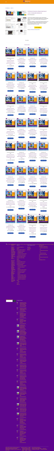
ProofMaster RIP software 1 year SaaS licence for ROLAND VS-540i (21, 227)
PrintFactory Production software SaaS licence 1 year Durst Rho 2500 (10, 133)
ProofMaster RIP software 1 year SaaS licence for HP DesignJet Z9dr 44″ (21, 61)
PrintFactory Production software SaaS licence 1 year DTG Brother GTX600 (32, 204)
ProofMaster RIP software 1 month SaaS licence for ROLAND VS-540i (32, 61)
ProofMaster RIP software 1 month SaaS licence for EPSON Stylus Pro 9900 (21, 203)
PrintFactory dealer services (21, 256)
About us (18, 284)
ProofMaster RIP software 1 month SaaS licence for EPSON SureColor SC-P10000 (32, 132)
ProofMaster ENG (20, 252)
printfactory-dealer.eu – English (26, 447)
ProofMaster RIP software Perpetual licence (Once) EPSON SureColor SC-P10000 (32, 108)
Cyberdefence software (21, 251)
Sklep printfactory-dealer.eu (12, 5)
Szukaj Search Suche (9, 299)
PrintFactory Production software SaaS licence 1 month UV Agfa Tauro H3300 (43, 86)
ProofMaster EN (21, 58)
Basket (18, 280)
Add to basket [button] (11, 68)
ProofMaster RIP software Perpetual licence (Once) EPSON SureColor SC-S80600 (21, 108)
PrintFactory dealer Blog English (37, 448)
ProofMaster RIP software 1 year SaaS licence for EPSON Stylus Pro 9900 (10, 227)
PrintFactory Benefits (20, 264)
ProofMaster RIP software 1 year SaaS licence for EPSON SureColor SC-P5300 (21, 179)
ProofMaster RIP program (21, 263)
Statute (26, 450)
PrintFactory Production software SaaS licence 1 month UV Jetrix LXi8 (43, 133)
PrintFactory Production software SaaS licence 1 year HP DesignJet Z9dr (32, 86)
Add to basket (37, 27)
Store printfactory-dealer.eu (21, 249)
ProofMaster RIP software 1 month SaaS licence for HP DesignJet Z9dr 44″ (21, 132)
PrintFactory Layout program (22, 269)
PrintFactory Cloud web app (22, 276)
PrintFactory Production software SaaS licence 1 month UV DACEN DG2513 (43, 109)
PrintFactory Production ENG (21, 5)
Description (27, 40)
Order (18, 281)
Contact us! (18, 260)
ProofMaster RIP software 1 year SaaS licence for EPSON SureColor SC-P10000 (43, 61)
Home (6, 5)
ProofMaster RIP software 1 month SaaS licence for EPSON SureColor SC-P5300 (21, 85)
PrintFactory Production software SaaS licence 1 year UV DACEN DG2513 (10, 109)
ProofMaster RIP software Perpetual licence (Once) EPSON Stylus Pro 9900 (32, 155)
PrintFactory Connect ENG (22, 255)
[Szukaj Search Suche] (14, 301)
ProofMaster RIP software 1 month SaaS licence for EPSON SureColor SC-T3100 (10, 85)
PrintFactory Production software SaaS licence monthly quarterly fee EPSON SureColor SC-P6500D (32, 230)
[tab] (27, 40)
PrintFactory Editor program (22, 265)
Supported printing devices (22, 277)
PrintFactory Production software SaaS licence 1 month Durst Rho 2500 (43, 228)
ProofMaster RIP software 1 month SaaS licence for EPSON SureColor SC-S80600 (10, 179)
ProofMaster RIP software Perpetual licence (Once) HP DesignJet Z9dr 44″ (43, 155)
